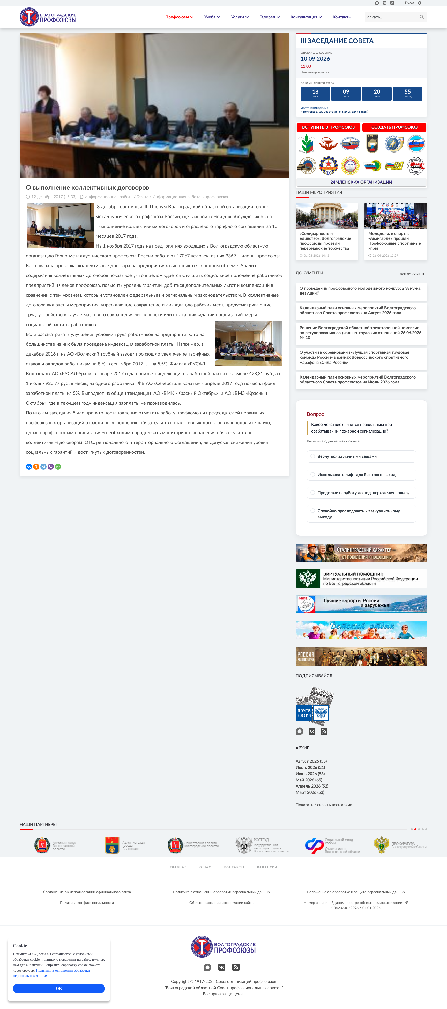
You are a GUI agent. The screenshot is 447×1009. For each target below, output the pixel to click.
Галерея (267, 17)
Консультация (303, 17)
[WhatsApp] (58, 467)
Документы (309, 273)
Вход (409, 3)
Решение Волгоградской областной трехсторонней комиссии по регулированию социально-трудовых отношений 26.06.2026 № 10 (360, 333)
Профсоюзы (177, 17)
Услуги (237, 17)
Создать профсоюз (394, 127)
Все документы (413, 274)
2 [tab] (415, 829)
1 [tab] (412, 829)
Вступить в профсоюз (328, 127)
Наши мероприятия (319, 192)
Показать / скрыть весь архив (324, 805)
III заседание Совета (337, 41)
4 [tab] (423, 829)
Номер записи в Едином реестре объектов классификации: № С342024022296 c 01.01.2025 (356, 905)
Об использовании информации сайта (221, 903)
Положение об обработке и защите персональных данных (356, 892)
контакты (234, 867)
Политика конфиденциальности (87, 903)
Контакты (342, 17)
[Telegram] (43, 467)
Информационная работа (109, 197)
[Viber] (51, 467)
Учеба (209, 17)
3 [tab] (419, 829)
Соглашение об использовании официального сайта (87, 892)
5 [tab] (426, 829)
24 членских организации (361, 182)
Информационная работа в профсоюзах (190, 197)
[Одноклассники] (36, 467)
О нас (205, 867)
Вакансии (267, 867)
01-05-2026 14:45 (316, 255)
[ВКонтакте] (29, 467)
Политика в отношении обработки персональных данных (221, 892)
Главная (178, 867)
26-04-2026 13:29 (385, 255)
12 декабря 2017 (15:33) (53, 197)
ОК (59, 988)
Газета (142, 197)
